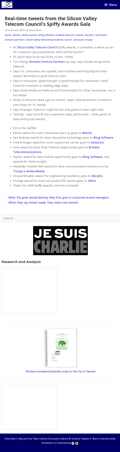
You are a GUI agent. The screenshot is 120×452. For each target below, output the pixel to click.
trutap (89, 39)
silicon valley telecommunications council (49, 39)
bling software (46, 34)
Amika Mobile (35, 171)
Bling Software (103, 137)
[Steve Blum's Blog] (7, 4)
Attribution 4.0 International (56, 443)
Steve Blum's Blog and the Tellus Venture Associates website (36, 439)
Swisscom (97, 142)
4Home (87, 133)
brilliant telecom (65, 34)
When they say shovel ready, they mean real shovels (43, 202)
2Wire (92, 181)
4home (16, 34)
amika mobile (29, 34)
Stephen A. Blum (89, 439)
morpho (89, 34)
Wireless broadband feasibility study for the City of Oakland (60, 371)
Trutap (18, 171)
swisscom (78, 39)
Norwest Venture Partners (47, 62)
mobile (79, 34)
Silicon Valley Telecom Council (37, 47)
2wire (8, 34)
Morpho (97, 176)
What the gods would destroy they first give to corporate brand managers (58, 197)
